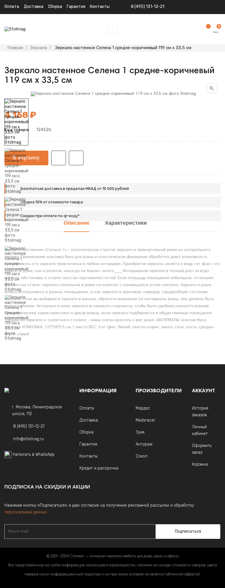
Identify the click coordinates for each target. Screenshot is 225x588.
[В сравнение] (76, 158)
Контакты (88, 456)
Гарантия (88, 444)
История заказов (200, 411)
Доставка (33, 6)
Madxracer (145, 420)
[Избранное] (205, 29)
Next (16, 94)
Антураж (144, 444)
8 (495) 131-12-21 (147, 6)
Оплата (11, 6)
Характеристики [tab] (126, 223)
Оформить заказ (202, 449)
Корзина (200, 464)
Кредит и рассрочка (98, 468)
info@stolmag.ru (28, 438)
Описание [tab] (76, 223)
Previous (16, 345)
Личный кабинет (200, 430)
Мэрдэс (143, 408)
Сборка (55, 6)
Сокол (141, 456)
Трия (140, 432)
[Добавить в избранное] (58, 158)
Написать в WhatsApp (33, 454)
